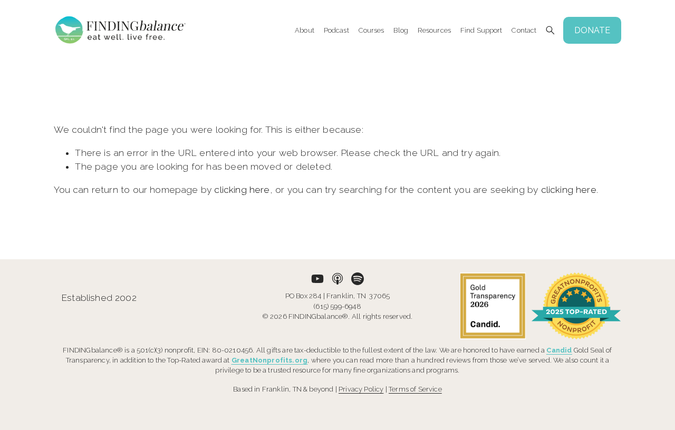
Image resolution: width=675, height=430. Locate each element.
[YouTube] (317, 278)
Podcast (336, 30)
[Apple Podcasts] (337, 278)
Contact (524, 30)
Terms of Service (415, 389)
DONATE (592, 30)
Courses (371, 30)
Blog (400, 30)
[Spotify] (357, 278)
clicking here (241, 189)
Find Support (481, 30)
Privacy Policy (361, 389)
